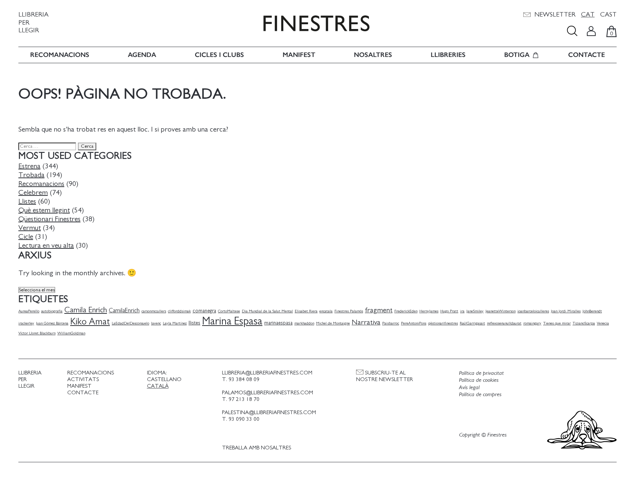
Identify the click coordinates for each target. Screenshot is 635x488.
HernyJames (428, 311)
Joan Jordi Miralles (566, 311)
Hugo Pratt (449, 311)
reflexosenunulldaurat (504, 323)
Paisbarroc (390, 323)
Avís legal (469, 387)
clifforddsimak (179, 311)
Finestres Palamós (348, 311)
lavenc (156, 323)
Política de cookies (479, 380)
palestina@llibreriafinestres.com (269, 412)
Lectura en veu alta (46, 245)
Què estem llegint (44, 210)
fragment (378, 310)
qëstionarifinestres (443, 323)
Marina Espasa (232, 321)
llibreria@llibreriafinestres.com (267, 373)
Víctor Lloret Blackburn (36, 333)
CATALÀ (158, 386)
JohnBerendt (592, 311)
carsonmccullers (153, 311)
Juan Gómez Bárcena (52, 323)
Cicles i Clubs (219, 55)
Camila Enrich (85, 310)
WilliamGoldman (71, 333)
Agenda (142, 55)
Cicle (25, 236)
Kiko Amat (90, 321)
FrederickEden (405, 311)
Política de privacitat (481, 373)
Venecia (603, 323)
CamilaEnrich (124, 310)
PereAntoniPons (413, 323)
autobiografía (51, 311)
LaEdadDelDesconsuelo (130, 323)
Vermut (29, 228)
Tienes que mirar (557, 323)
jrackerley (26, 323)
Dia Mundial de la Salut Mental (267, 311)
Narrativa (366, 322)
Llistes (27, 201)
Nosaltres (373, 55)
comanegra (204, 310)
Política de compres (480, 394)
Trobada (31, 175)
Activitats (83, 379)
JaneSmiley (475, 311)
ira (462, 311)
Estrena (29, 166)
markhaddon (304, 323)
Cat (588, 14)
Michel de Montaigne (333, 323)
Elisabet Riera (306, 311)
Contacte (586, 55)
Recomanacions (59, 55)
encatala (326, 311)
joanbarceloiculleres (533, 311)
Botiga (517, 55)
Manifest (299, 55)
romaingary (532, 323)
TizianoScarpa (584, 323)
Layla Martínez (175, 323)
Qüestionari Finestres (49, 219)
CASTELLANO (164, 379)
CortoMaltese (229, 311)
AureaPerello (28, 311)
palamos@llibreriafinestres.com (267, 392)
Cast (608, 14)
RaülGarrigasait (472, 323)
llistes (194, 323)
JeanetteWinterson (500, 311)
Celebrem (33, 192)
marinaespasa (278, 323)
